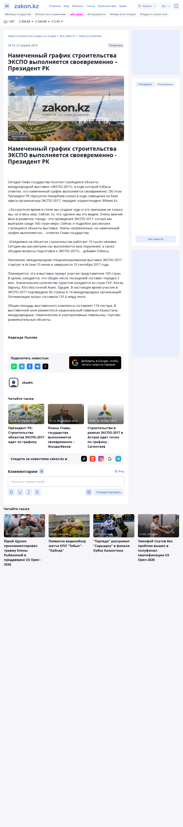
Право (123, 6)
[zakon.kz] (26, 6)
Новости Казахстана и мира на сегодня (32, 36)
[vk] (37, 366)
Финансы (77, 6)
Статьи (90, 6)
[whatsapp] (14, 366)
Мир (66, 6)
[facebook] (29, 366)
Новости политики (90, 36)
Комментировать (109, 492)
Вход (121, 471)
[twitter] (45, 366)
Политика (55, 6)
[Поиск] (176, 6)
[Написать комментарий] (66, 481)
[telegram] (22, 366)
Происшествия (107, 6)
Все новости (67, 36)
